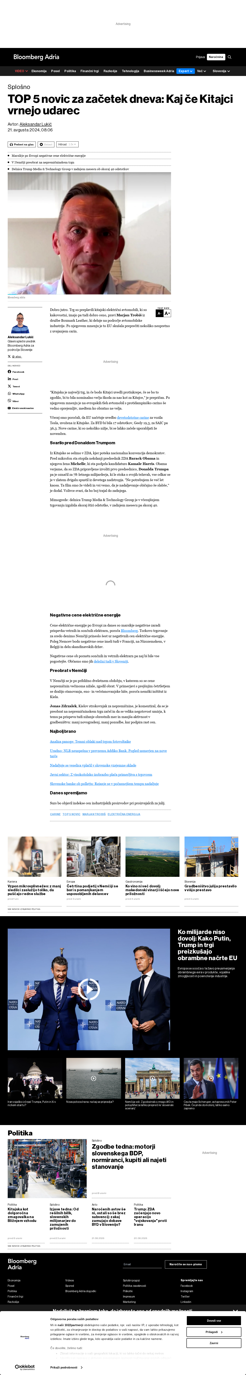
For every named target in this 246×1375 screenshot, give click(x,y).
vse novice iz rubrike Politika (24, 1246)
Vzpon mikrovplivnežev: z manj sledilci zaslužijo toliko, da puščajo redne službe (34, 890)
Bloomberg (129, 631)
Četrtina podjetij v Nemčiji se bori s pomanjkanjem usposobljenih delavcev (92, 890)
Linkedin (186, 1301)
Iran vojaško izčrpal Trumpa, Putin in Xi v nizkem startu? (32, 1103)
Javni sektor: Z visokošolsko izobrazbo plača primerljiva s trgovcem (101, 774)
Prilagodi (212, 1332)
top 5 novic (71, 814)
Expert (184, 71)
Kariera (12, 881)
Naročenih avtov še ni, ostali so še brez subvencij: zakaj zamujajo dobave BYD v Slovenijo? (109, 1217)
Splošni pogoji (131, 1280)
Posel (55, 71)
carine (55, 814)
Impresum (129, 1296)
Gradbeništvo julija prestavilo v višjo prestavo (210, 888)
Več (200, 71)
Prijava (200, 57)
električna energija (124, 814)
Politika (70, 71)
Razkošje (110, 71)
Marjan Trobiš (94, 814)
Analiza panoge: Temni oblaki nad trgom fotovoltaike (90, 741)
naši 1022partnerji (70, 1325)
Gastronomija (134, 881)
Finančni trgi (90, 71)
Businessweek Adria (159, 71)
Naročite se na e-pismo (186, 1264)
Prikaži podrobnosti (63, 1367)
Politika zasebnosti (134, 1285)
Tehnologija (130, 71)
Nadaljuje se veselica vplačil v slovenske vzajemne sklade (93, 765)
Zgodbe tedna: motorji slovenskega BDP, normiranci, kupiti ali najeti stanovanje (129, 1156)
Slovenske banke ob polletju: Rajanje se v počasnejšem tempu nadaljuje (104, 784)
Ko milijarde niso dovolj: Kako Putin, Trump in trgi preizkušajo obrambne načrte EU (207, 945)
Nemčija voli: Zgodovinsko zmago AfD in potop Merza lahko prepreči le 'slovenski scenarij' (149, 1105)
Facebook (187, 1285)
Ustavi (48, 144)
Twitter (185, 1296)
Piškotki (128, 1291)
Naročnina (216, 57)
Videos (69, 1280)
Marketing (129, 1301)
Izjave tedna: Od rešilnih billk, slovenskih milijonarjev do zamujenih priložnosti (64, 1218)
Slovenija (190, 881)
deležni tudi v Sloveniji (111, 661)
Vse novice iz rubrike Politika (24, 909)
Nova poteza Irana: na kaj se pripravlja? (90, 1101)
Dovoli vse (214, 1320)
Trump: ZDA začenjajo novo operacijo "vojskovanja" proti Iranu (150, 1217)
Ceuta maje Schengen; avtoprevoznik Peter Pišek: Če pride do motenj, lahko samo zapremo (210, 1105)
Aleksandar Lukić (36, 124)
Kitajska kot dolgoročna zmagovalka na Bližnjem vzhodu (22, 1215)
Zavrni (214, 1343)
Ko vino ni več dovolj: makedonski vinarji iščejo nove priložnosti (152, 890)
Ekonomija (39, 71)
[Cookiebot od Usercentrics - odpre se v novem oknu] (25, 1367)
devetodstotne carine (133, 417)
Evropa (71, 881)
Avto (94, 1204)
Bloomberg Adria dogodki (80, 1291)
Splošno (97, 1140)
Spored (69, 1285)
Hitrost (62, 144)
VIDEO (19, 71)
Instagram (187, 1291)
